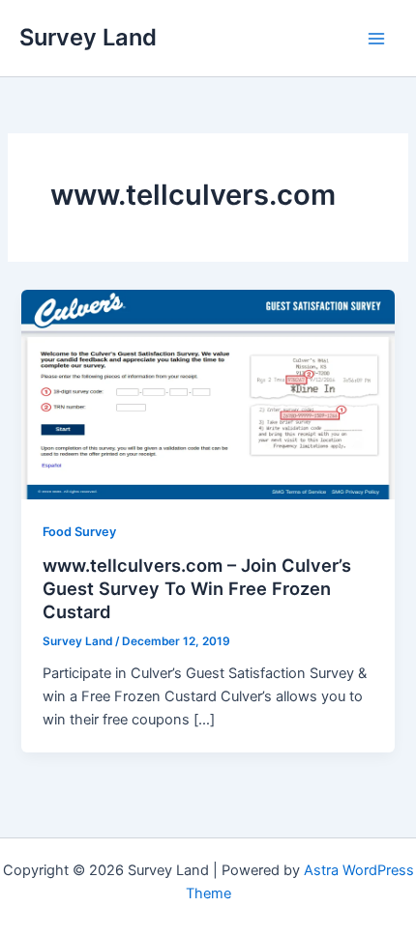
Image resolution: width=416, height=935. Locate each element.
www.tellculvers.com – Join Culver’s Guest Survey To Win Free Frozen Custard (197, 587)
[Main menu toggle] (376, 38)
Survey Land (88, 37)
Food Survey (79, 531)
